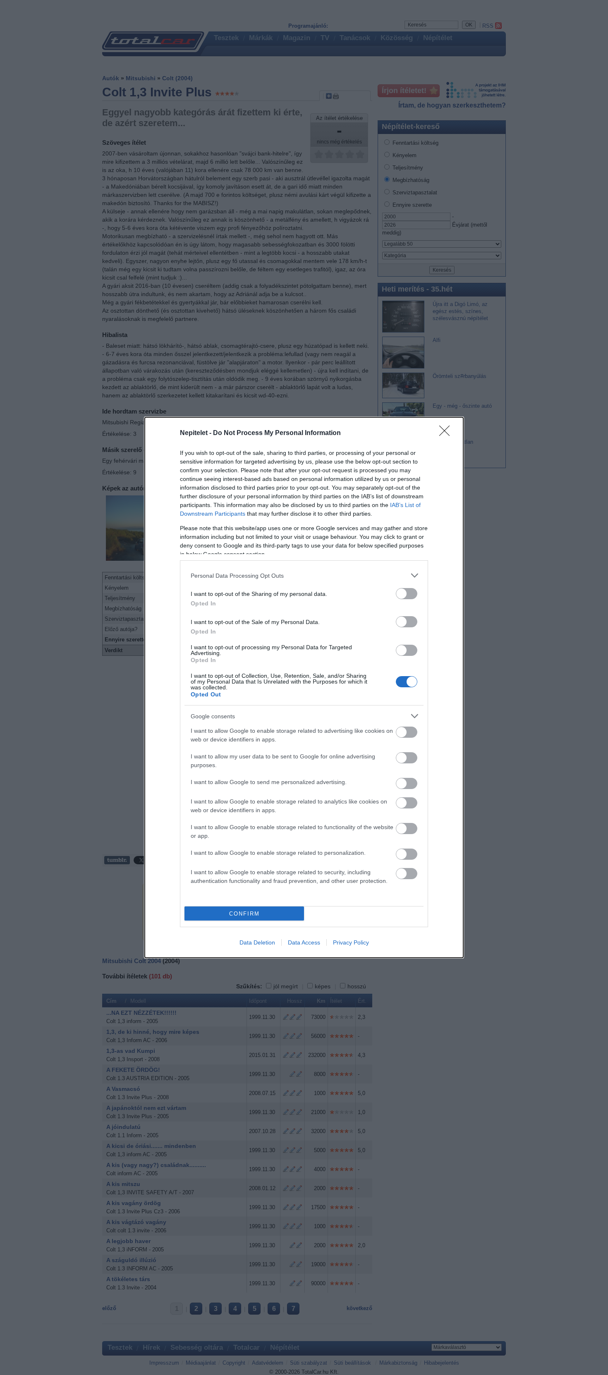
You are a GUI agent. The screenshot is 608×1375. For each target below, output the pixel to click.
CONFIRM (244, 914)
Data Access (304, 942)
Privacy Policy (351, 942)
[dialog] (304, 687)
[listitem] (304, 575)
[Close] (447, 433)
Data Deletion (257, 942)
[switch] (406, 593)
